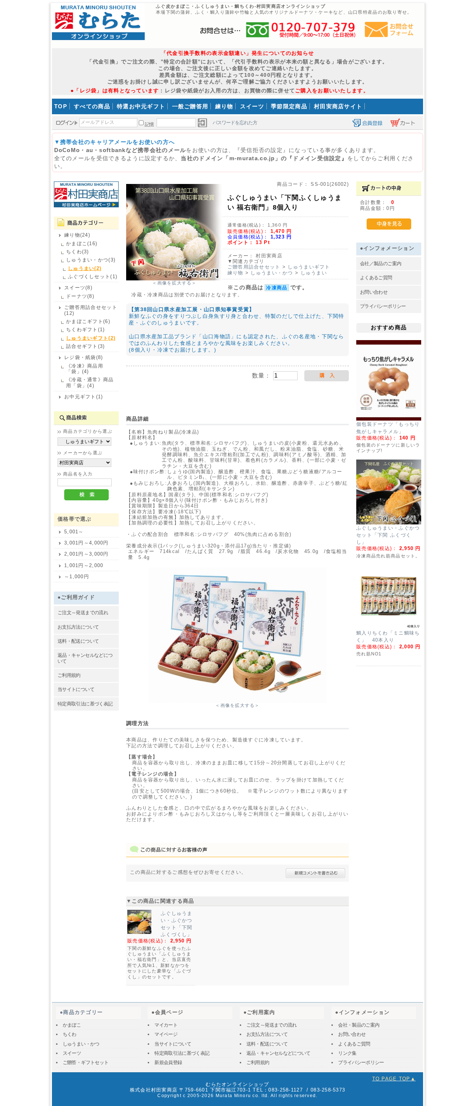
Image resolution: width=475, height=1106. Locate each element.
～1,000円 (76, 576)
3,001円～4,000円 (86, 543)
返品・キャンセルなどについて (85, 658)
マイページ (165, 1034)
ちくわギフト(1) (85, 329)
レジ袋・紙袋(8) (83, 357)
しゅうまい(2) (84, 268)
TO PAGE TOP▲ (394, 1079)
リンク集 (347, 1053)
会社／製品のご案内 (380, 263)
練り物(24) (77, 235)
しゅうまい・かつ (271, 273)
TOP (60, 106)
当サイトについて (76, 689)
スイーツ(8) (78, 287)
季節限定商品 (289, 106)
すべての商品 (92, 106)
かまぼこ (72, 1025)
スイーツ (252, 106)
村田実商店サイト (338, 106)
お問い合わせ (373, 292)
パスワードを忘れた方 (235, 122)
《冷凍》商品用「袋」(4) (84, 368)
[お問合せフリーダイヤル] (256, 29)
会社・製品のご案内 (358, 1025)
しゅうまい (314, 273)
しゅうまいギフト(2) (90, 338)
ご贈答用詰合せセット (254, 267)
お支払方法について (78, 627)
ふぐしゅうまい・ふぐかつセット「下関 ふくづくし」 (388, 535)
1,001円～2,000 (83, 565)
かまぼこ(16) (81, 243)
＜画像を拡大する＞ (174, 283)
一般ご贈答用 (190, 106)
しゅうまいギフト (309, 267)
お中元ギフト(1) (83, 396)
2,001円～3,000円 (86, 554)
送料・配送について (78, 641)
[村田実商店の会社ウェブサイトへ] (86, 205)
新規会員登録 (168, 1062)
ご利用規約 (69, 675)
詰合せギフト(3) (85, 346)
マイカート (165, 1025)
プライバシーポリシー (383, 306)
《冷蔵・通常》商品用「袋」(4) (90, 382)
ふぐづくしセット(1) (92, 276)
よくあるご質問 (376, 277)
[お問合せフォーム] (391, 29)
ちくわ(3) (77, 251)
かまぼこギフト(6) (88, 321)
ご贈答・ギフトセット (86, 1062)
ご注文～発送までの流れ (83, 612)
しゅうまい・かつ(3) (90, 260)
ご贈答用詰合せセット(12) (90, 310)
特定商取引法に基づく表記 (85, 704)
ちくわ (69, 1034)
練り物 (224, 106)
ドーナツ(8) (80, 296)
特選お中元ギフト (141, 106)
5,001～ (74, 531)
